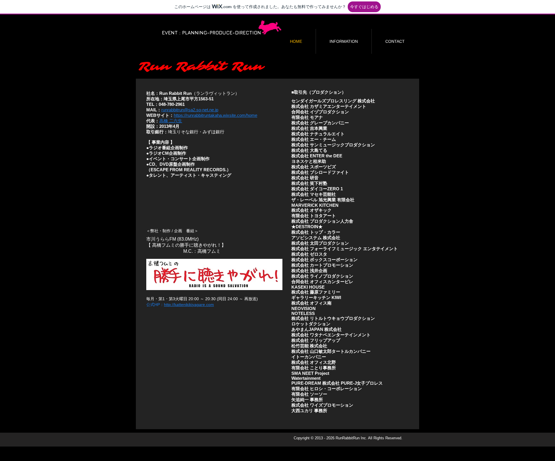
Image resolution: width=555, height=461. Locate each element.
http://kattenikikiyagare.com (189, 304)
